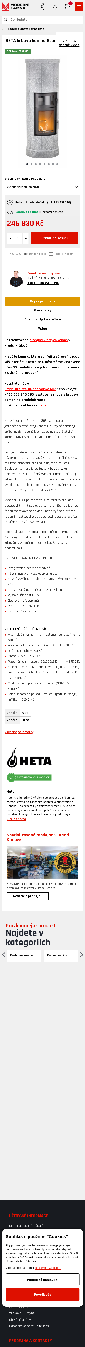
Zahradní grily (19, 1307)
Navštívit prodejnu (27, 896)
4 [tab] (40, 164)
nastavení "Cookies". (48, 1267)
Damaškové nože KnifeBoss (29, 1326)
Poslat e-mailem (63, 253)
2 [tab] (31, 164)
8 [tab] (57, 164)
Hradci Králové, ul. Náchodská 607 (30, 389)
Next (81, 954)
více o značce (16, 819)
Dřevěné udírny (20, 1319)
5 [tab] (44, 164)
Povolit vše (42, 1294)
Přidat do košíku (54, 238)
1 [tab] (27, 164)
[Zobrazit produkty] (79, 6)
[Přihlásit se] (55, 6)
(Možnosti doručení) (52, 212)
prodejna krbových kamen (48, 340)
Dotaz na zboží (38, 253)
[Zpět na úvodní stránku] (16, 6)
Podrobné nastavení (42, 1279)
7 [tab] (53, 164)
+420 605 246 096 (43, 282)
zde (43, 405)
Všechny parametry (19, 732)
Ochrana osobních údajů (26, 1225)
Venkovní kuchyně (22, 1313)
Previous (4, 954)
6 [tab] (49, 164)
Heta (11, 791)
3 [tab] (36, 164)
